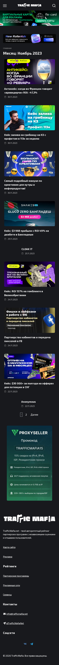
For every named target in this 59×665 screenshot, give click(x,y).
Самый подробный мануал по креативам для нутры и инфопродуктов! (23, 184)
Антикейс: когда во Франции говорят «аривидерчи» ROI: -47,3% (28, 90)
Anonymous (28, 401)
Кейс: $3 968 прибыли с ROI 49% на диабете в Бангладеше (26, 232)
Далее (34, 414)
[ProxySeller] (29, 463)
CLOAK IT (27, 248)
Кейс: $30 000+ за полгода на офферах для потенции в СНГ (29, 385)
